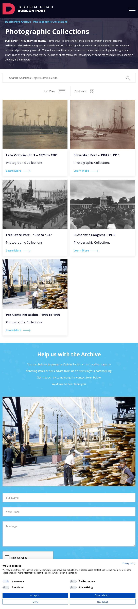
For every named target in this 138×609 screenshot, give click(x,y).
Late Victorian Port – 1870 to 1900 (31, 155)
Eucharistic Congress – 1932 (94, 235)
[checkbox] (6, 581)
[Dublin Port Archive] (28, 8)
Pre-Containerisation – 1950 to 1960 (33, 315)
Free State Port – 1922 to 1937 (29, 235)
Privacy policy (129, 563)
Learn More (13, 170)
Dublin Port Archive (18, 22)
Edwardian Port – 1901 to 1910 (96, 155)
